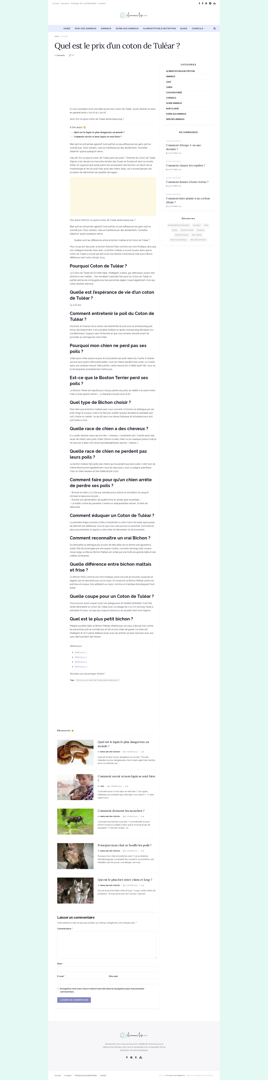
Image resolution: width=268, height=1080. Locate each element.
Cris (102, 786)
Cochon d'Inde (174, 92)
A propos (65, 3)
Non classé (172, 108)
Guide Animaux (174, 103)
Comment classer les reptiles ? (185, 165)
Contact (102, 3)
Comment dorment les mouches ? (121, 811)
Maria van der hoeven (110, 752)
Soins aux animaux (127, 28)
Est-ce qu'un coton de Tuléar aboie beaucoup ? (98, 680)
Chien (169, 87)
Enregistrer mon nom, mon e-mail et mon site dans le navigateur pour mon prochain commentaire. (102, 990)
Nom (60, 963)
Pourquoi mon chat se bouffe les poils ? (124, 845)
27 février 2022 (131, 752)
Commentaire (65, 928)
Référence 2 (81, 657)
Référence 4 (81, 666)
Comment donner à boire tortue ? (187, 182)
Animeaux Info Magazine (175, 1075)
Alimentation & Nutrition (159, 28)
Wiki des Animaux (85, 28)
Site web (113, 976)
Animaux (106, 28)
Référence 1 (81, 652)
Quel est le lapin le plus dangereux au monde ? (99, 132)
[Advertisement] (106, 87)
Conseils (197, 28)
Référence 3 (81, 662)
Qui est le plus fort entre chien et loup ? (125, 880)
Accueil (55, 3)
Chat (168, 82)
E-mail (61, 976)
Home (66, 28)
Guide (183, 28)
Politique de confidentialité (83, 3)
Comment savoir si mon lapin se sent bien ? (97, 136)
